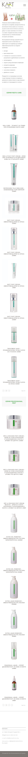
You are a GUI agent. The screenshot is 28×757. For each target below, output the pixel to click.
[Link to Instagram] (25, 755)
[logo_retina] (11, 5)
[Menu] (24, 5)
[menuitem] (24, 5)
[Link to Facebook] (22, 755)
